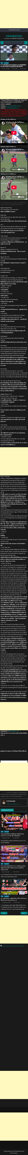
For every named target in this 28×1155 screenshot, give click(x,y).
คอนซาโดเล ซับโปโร (21, 792)
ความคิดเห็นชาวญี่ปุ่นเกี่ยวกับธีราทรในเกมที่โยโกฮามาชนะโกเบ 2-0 (14, 899)
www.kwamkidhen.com (12, 108)
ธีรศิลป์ (20, 794)
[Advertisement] (14, 14)
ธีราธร (23, 794)
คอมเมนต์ (6, 63)
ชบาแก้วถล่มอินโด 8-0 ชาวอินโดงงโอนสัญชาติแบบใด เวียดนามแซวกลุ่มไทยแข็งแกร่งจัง (13, 868)
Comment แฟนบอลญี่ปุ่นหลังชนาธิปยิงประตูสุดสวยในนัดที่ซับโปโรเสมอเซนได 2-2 (5, 913)
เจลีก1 (12, 796)
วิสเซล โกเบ (8, 796)
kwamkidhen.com (14, 731)
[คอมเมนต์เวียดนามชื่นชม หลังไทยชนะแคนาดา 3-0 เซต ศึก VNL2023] (14, 821)
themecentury (14, 1153)
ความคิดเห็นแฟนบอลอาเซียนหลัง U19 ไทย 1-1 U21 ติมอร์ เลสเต (24, 913)
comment (8, 792)
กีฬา (2, 63)
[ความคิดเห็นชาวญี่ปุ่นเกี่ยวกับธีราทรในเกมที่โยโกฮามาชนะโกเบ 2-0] (14, 887)
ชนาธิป (7, 794)
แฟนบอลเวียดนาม (18, 796)
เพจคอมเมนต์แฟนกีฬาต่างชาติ (13, 106)
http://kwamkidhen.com (13, 804)
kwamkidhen (14, 36)
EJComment (15, 68)
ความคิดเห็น (14, 792)
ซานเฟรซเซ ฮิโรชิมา (13, 794)
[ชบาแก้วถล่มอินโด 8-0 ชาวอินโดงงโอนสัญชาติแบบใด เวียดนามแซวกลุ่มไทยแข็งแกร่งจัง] (14, 853)
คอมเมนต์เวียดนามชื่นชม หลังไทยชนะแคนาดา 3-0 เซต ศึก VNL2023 (12, 835)
